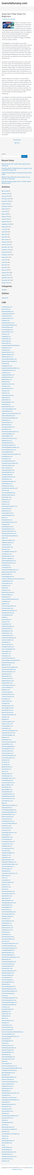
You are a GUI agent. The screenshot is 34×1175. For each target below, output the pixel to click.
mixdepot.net (5, 1022)
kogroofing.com (6, 397)
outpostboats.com (6, 624)
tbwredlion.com (6, 1075)
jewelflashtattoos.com (7, 377)
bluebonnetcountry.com (8, 384)
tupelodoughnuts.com (7, 526)
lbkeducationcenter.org (8, 592)
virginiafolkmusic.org (7, 581)
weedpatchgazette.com (8, 515)
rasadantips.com (6, 336)
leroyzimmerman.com (7, 1118)
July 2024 (4, 229)
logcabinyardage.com (7, 916)
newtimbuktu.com (6, 338)
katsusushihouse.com (7, 710)
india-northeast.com (7, 467)
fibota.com (4, 1061)
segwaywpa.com (6, 898)
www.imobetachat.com (8, 921)
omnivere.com (5, 334)
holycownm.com (6, 830)
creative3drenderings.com (9, 911)
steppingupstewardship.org (9, 1004)
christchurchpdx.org (7, 692)
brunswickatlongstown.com (9, 755)
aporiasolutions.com (7, 896)
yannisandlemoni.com (7, 513)
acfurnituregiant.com (7, 329)
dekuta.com (5, 1018)
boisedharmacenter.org (8, 612)
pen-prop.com (5, 941)
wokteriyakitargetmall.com (9, 560)
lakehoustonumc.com (7, 927)
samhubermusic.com (7, 1158)
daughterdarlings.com (7, 318)
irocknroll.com (5, 490)
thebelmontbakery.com (8, 354)
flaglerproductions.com (8, 680)
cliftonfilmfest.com (7, 479)
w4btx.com (5, 538)
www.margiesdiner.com (8, 982)
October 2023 (5, 252)
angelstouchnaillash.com (8, 540)
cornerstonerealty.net (7, 1029)
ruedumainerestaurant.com (9, 714)
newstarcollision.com (7, 547)
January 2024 (5, 244)
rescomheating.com (7, 1147)
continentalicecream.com (8, 685)
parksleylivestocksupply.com (9, 610)
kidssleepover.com (7, 347)
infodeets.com (5, 320)
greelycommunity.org (7, 712)
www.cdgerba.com (7, 1063)
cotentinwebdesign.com (8, 433)
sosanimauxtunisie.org (8, 395)
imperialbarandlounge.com (9, 481)
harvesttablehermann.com (9, 449)
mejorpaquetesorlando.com (9, 533)
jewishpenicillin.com (7, 574)
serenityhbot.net (6, 934)
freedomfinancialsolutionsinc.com (11, 957)
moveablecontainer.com (8, 427)
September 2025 (6, 206)
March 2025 (5, 214)
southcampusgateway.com (9, 409)
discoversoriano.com (7, 644)
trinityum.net (5, 1043)
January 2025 (5, 219)
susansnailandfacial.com (8, 939)
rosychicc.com (6, 621)
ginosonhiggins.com (7, 789)
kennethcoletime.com (7, 751)
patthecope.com (6, 875)
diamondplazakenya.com (8, 1072)
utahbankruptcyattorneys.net (9, 488)
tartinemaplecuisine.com (8, 757)
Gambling (4, 19)
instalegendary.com (7, 366)
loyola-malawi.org (6, 619)
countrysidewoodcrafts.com (9, 359)
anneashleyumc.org (7, 968)
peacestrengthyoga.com (8, 954)
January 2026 (5, 196)
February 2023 (6, 272)
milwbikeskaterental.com (8, 796)
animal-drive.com (6, 887)
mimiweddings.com (7, 1149)
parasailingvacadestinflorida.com (10, 1099)
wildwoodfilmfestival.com (8, 415)
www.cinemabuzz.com (8, 1020)
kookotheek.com (6, 404)
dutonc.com (5, 771)
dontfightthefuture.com (8, 472)
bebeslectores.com (7, 440)
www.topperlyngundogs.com (9, 948)
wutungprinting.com (7, 791)
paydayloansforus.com (8, 352)
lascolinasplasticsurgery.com (9, 991)
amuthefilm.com (6, 699)
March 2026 (5, 191)
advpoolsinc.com (6, 857)
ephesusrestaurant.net (8, 1050)
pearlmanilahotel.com (7, 388)
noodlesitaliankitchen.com (9, 370)
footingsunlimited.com (7, 975)
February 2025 (5, 216)
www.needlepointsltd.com (8, 986)
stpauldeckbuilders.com (8, 973)
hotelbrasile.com (6, 420)
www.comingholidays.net (8, 649)
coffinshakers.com (7, 739)
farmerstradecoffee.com (8, 914)
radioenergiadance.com (8, 402)
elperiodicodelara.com (7, 311)
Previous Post (17, 140)
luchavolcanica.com (7, 828)
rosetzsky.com (5, 717)
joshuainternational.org (8, 936)
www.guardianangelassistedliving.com (12, 1068)
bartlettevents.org (6, 424)
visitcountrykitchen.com (8, 782)
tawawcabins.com (6, 497)
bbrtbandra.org (6, 381)
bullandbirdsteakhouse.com (9, 988)
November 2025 (6, 201)
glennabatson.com (7, 676)
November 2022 (6, 280)
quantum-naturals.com (8, 1079)
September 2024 (6, 224)
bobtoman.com (6, 393)
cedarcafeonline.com (7, 327)
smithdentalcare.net (7, 1154)
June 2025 (4, 211)
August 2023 (5, 257)
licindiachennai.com (7, 316)
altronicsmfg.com (6, 341)
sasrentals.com (6, 549)
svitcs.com (5, 877)
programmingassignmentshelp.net (11, 345)
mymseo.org (5, 1136)
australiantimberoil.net (8, 442)
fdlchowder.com (6, 984)
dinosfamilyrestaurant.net (8, 445)
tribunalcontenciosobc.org (9, 669)
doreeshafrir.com (6, 728)
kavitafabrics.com (6, 825)
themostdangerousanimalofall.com (11, 660)
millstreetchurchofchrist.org (9, 1097)
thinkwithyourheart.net (8, 486)
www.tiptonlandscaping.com (9, 1002)
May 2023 (4, 265)
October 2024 (5, 221)
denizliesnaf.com (6, 871)
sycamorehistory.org (7, 1027)
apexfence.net (5, 1161)
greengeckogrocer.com (8, 556)
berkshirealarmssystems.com (9, 506)
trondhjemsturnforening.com (9, 1070)
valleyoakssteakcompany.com (10, 864)
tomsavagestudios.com (8, 576)
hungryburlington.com (7, 753)
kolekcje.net (5, 587)
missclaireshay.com (7, 307)
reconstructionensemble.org (9, 823)
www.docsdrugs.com (7, 979)
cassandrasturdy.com (7, 635)
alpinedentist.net (6, 399)
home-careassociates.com (9, 606)
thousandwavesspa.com (8, 841)
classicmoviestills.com (8, 640)
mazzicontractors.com (8, 1045)
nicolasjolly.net (6, 703)
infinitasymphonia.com (8, 705)
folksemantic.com (6, 499)
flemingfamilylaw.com (7, 1122)
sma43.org (5, 995)
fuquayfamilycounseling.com (9, 1129)
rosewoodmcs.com (7, 1025)
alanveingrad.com (6, 787)
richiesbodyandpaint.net (8, 313)
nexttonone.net (6, 932)
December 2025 (6, 198)
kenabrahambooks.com (8, 694)
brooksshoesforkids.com (8, 891)
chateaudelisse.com (7, 411)
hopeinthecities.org (7, 628)
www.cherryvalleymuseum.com (10, 431)
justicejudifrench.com (7, 744)
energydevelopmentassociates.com (11, 454)
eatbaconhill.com (6, 343)
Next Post (17, 142)
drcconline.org (5, 850)
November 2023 (6, 249)
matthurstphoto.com (7, 1088)
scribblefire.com (6, 601)
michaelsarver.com (7, 554)
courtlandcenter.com (7, 843)
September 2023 (6, 254)
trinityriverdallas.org (7, 594)
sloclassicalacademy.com (8, 671)
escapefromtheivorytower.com (10, 463)
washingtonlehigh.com (8, 1009)
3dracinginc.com (6, 655)
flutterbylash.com (6, 1106)
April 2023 (4, 267)
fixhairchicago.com (7, 868)
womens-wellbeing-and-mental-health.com (13, 578)
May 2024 (4, 234)
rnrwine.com (5, 1124)
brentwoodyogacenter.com (9, 1000)
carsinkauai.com (6, 1095)
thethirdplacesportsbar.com (9, 1047)
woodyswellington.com (8, 1052)
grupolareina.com (6, 429)
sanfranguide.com (6, 651)
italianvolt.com (5, 504)
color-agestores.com (7, 615)
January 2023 (5, 275)
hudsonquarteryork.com (8, 1059)
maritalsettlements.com (8, 794)
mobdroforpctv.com (7, 633)
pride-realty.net (6, 1102)
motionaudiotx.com (7, 1142)
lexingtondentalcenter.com (9, 563)
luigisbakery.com (6, 1011)
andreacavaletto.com (7, 608)
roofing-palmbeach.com (8, 470)
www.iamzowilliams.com (8, 1034)
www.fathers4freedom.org (9, 945)
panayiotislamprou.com (8, 406)
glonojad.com (5, 719)
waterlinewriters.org (7, 905)
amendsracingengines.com (9, 961)
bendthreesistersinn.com (8, 814)
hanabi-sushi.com (6, 1013)
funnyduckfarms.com (7, 1111)
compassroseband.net (8, 882)
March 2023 (5, 270)
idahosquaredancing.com (8, 495)
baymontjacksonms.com (8, 798)
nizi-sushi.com (5, 762)
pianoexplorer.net (6, 1038)
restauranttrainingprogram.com (10, 569)
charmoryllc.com (6, 653)
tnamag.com (5, 889)
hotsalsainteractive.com (8, 322)
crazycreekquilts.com (7, 687)
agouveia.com (5, 1131)
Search (4, 154)
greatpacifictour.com (7, 837)
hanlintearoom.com (7, 1109)
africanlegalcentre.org (7, 708)
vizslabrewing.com (7, 508)
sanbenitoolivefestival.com (9, 637)
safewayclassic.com (7, 356)
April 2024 (4, 237)
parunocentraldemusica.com (9, 1066)
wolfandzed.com (6, 1016)
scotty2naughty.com (7, 726)
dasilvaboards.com (7, 674)
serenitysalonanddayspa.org (9, 325)
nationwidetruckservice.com (9, 832)
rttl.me (3, 1145)
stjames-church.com (7, 723)
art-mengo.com (6, 764)
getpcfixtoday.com (7, 379)
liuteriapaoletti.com (7, 807)
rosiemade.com (6, 524)
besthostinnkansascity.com (9, 1152)
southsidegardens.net (7, 1041)
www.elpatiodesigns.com (8, 1056)
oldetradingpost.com (7, 436)
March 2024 (5, 239)
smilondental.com (6, 544)
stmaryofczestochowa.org (9, 742)
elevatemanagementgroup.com (10, 1115)
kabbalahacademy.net (8, 542)
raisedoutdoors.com (7, 483)
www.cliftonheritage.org (8, 993)
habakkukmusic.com (7, 930)
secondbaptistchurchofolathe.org (10, 1133)
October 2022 (5, 282)
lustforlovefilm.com (7, 701)
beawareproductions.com (8, 732)
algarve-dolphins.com (7, 785)
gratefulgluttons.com (7, 631)
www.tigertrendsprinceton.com (10, 943)
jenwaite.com (5, 1113)
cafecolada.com (6, 642)
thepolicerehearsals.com (8, 662)
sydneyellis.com (6, 565)
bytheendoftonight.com (8, 626)
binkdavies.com (6, 689)
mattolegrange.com (7, 776)
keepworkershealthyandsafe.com (10, 368)
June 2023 (4, 262)
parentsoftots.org (6, 909)
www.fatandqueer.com (8, 966)
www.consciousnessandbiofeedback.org (12, 1032)
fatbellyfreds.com (6, 1054)
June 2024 (4, 231)
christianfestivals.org (7, 780)
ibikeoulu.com (5, 737)
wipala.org (4, 617)
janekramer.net (6, 760)
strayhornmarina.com (7, 678)
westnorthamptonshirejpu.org (9, 418)
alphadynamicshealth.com (9, 1104)
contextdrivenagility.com (8, 735)
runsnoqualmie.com (7, 977)
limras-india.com (6, 309)
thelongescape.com (7, 773)
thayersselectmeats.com (8, 893)
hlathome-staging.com (8, 558)
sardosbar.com (6, 501)
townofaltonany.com (14, 3)
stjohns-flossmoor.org (7, 816)
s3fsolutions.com (6, 458)
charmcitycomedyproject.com (10, 730)
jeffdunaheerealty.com (8, 952)
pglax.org (4, 803)
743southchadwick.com (8, 465)
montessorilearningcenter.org (9, 1081)
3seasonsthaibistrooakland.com (10, 599)
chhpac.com (5, 1138)
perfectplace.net (6, 597)
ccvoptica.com (6, 1007)
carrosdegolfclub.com (7, 452)
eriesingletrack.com (7, 520)
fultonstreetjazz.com (7, 422)
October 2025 (5, 203)
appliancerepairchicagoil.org (9, 361)
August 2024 (5, 226)
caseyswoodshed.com (8, 866)
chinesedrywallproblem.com (9, 812)
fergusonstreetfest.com (8, 1084)
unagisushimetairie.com (8, 375)
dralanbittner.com (6, 510)
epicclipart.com (6, 386)
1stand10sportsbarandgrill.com (10, 535)
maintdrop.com (6, 390)
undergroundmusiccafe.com (9, 1156)
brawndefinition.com (7, 683)
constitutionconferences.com (9, 873)
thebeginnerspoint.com (8, 646)
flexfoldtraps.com (6, 959)
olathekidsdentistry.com (8, 529)
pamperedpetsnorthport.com (9, 522)
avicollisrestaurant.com (8, 848)
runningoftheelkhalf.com (8, 950)
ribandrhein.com (6, 585)
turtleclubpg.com (6, 834)
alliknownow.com (6, 664)
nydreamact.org (6, 372)
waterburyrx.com (6, 855)
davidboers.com (6, 918)
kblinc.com (4, 517)
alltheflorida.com (6, 1090)
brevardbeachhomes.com (8, 461)
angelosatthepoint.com (8, 859)
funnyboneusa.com (7, 819)
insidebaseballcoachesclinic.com (10, 1093)
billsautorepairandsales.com (9, 1077)
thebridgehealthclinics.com (9, 902)
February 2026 (6, 193)
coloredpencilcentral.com (8, 476)
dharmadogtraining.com (8, 1140)
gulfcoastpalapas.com (7, 900)
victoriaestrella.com (7, 839)
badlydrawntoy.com (7, 925)
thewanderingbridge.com (8, 746)
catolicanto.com (6, 590)
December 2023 (6, 247)
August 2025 (5, 209)
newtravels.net (6, 350)
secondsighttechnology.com (9, 551)
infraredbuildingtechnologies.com (10, 447)
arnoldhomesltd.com (7, 474)
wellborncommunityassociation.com (11, 413)
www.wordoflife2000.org (8, 492)
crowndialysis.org (6, 567)
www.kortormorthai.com (8, 964)
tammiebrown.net (6, 769)
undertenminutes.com (7, 331)
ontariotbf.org (5, 363)
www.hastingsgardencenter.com (10, 1036)
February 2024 (6, 242)
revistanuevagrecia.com (8, 721)
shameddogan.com (7, 907)
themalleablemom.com (8, 748)
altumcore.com (6, 884)
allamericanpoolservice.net (9, 572)
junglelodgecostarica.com (8, 778)
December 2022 (6, 277)
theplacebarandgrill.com (8, 853)
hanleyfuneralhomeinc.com (9, 531)
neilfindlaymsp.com (7, 846)
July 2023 (4, 260)
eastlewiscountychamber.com (10, 667)
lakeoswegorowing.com (8, 1127)
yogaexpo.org (5, 603)
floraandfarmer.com (7, 456)
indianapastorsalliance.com (9, 862)
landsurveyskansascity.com (9, 970)
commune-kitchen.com (8, 696)
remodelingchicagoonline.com (10, 997)
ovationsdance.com (7, 583)
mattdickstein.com (7, 923)
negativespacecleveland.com (9, 805)
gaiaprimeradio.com (7, 766)
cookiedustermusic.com (8, 821)
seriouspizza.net (6, 880)
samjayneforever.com (7, 1086)
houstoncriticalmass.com (8, 658)
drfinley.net (5, 1120)
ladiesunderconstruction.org (9, 438)
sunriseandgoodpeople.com (9, 809)
